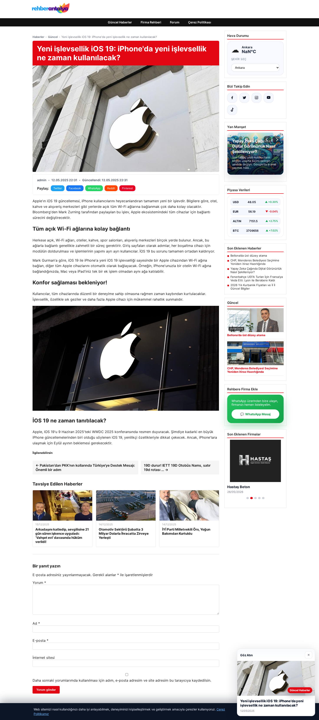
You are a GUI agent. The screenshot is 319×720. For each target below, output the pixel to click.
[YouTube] (269, 98)
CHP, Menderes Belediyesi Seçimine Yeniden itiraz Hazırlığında (254, 262)
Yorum (39, 582)
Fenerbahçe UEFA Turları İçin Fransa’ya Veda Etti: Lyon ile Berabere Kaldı (256, 278)
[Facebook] (232, 98)
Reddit (111, 188)
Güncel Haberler (120, 22)
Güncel (53, 37)
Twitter (57, 188)
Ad (36, 623)
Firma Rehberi (151, 22)
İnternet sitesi (44, 657)
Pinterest (127, 188)
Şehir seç (239, 59)
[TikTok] (232, 110)
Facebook (75, 188)
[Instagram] (256, 98)
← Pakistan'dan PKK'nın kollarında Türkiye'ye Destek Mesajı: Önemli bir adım (85, 467)
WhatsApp (94, 188)
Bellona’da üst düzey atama (248, 255)
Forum (174, 22)
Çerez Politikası (199, 22)
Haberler (38, 37)
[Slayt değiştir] (247, 498)
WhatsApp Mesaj (255, 414)
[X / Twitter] (244, 98)
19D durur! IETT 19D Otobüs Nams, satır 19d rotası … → (177, 467)
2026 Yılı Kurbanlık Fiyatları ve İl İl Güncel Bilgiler (252, 286)
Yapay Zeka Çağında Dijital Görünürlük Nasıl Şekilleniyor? (256, 270)
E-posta (40, 640)
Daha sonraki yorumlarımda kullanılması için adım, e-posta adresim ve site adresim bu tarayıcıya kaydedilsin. (122, 680)
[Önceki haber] (267, 139)
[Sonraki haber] (276, 139)
